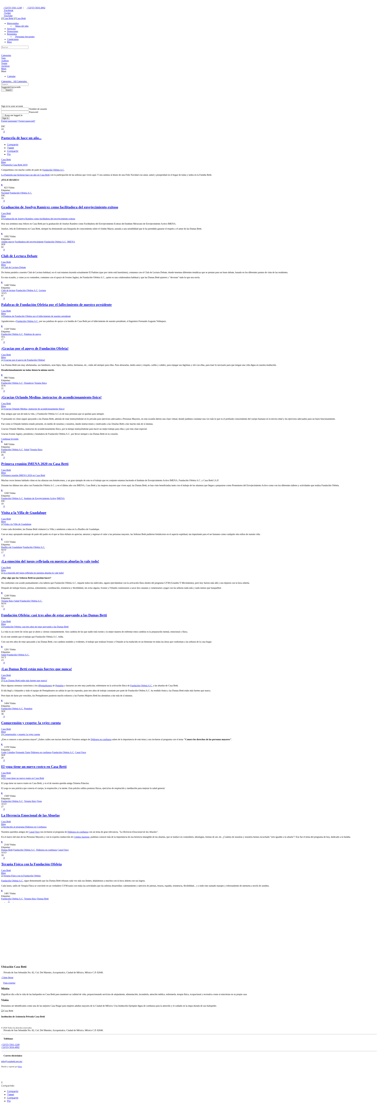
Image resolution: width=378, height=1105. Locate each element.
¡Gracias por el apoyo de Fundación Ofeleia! (35, 348)
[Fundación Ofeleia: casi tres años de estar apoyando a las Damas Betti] (35, 626)
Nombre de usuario (38, 109)
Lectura (42, 290)
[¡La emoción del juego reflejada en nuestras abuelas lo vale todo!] (32, 573)
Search (8, 90)
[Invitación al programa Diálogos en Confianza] (24, 827)
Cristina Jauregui (81, 837)
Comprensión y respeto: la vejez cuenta (31, 723)
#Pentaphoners (45, 685)
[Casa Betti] (13, 18)
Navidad (5, 193)
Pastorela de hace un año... (21, 138)
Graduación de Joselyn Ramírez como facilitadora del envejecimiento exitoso (59, 207)
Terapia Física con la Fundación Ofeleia (31, 864)
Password (33, 112)
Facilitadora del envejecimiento (29, 241)
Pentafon (59, 685)
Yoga (39, 801)
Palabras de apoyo (32, 334)
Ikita (20, 1066)
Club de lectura (8, 290)
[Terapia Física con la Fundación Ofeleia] (21, 875)
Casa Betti (6, 159)
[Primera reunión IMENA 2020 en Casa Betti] (23, 475)
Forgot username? (9, 121)
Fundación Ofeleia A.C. (21, 193)
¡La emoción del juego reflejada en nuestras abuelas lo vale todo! (50, 561)
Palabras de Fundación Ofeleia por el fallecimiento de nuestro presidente (56, 305)
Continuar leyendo (9, 439)
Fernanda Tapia (23, 752)
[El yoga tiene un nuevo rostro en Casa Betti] (22, 778)
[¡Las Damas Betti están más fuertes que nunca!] (24, 680)
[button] (13, 23)
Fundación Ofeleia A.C (53, 170)
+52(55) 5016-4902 (35, 7)
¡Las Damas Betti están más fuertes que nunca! (36, 669)
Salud (26, 449)
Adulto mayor (7, 241)
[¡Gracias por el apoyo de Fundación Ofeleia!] (23, 360)
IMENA (71, 241)
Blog (3, 162)
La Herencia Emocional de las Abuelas (30, 815)
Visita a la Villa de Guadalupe (23, 513)
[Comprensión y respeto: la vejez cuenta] (20, 734)
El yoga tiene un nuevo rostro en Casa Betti (34, 767)
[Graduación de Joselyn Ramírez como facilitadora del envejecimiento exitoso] (38, 218)
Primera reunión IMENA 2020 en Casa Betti (35, 464)
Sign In (5, 118)
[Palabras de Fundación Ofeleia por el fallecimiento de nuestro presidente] (36, 316)
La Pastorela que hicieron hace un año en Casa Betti (25, 175)
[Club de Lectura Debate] (13, 267)
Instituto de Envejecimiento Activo (40, 498)
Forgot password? (26, 121)
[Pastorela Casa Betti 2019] (14, 165)
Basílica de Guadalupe (11, 547)
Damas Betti (7, 850)
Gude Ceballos (8, 752)
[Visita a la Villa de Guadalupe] (16, 524)
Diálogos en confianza (101, 739)
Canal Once (80, 752)
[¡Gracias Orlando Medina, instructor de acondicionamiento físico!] (33, 409)
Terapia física (40, 383)
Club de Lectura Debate (19, 256)
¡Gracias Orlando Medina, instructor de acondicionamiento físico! (51, 397)
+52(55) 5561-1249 (12, 7)
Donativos (29, 383)
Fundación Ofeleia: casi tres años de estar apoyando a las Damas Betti (54, 615)
